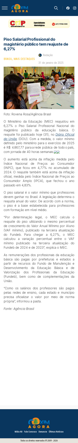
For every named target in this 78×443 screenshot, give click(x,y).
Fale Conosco (30, 432)
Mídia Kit (18, 432)
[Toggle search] (56, 8)
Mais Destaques (24, 59)
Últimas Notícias (56, 432)
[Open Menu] (5, 8)
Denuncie (43, 432)
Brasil (8, 59)
